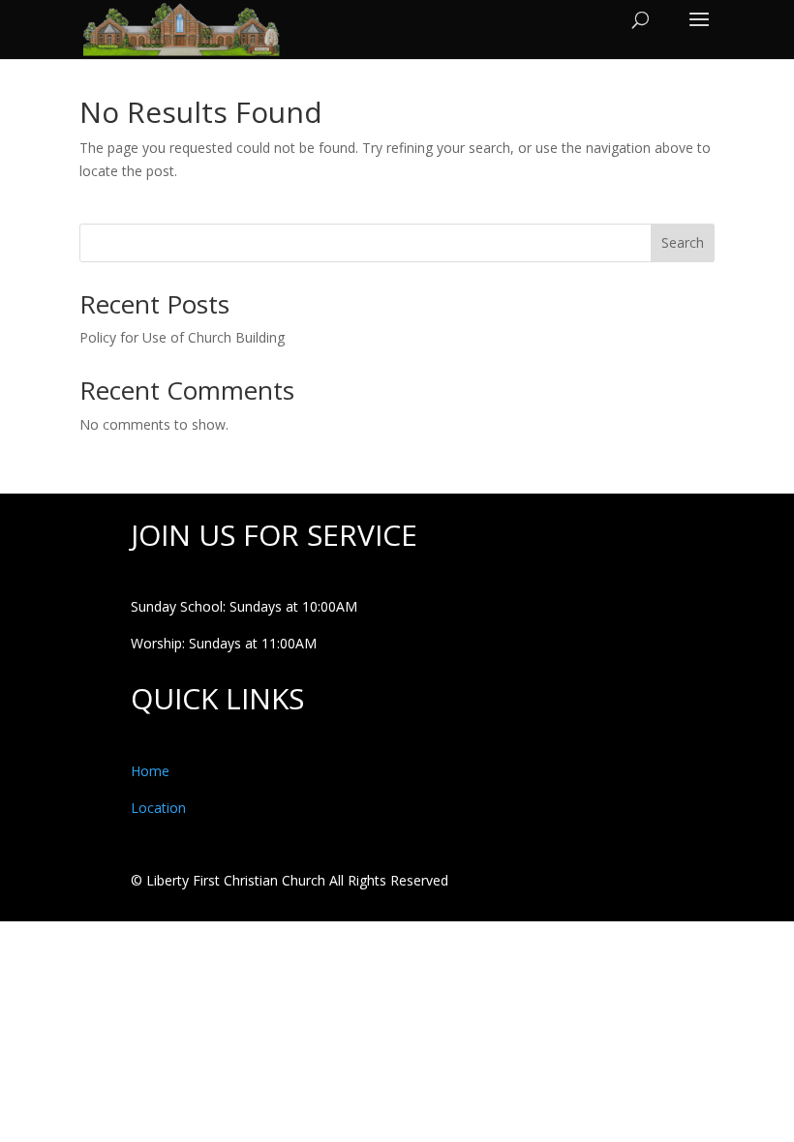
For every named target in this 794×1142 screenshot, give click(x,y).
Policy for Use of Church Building (182, 337)
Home (150, 771)
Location (158, 807)
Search (682, 242)
